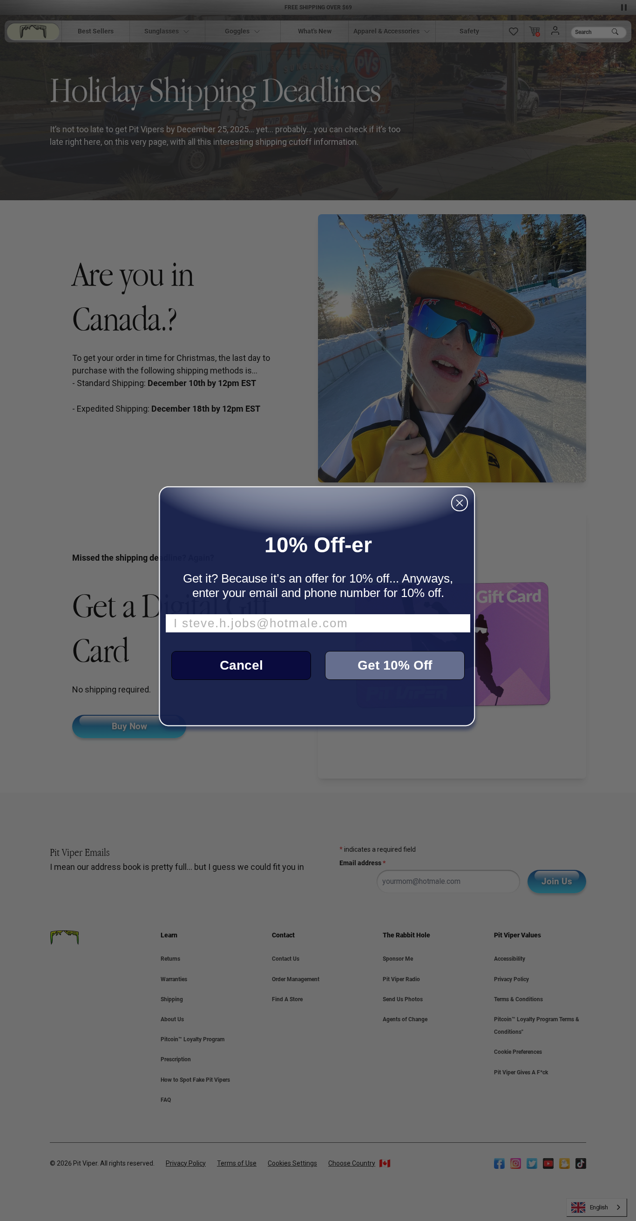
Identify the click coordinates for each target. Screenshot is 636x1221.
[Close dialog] (459, 502)
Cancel (241, 665)
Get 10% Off (395, 665)
